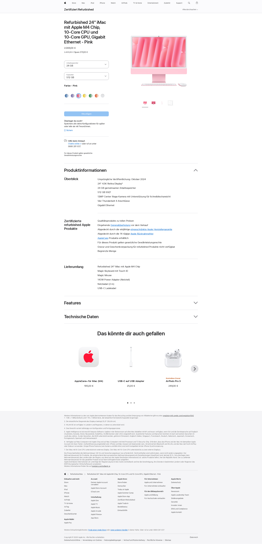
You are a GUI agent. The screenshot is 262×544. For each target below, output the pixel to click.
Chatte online (74, 144)
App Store (94, 518)
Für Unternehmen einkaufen (155, 486)
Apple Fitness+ (96, 514)
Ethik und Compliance (179, 509)
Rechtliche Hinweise (154, 540)
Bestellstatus (122, 507)
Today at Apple (123, 489)
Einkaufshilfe (122, 510)
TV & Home (68, 503)
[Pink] (78, 95)
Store (66, 482)
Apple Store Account (98, 488)
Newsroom (175, 491)
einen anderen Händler (119, 530)
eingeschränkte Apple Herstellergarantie (151, 229)
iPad (66, 489)
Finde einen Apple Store (97, 530)
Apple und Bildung (151, 495)
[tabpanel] (159, 59)
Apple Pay (68, 523)
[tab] (145, 103)
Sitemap (168, 540)
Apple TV (94, 504)
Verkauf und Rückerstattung (134, 540)
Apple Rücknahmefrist (141, 233)
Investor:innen (176, 505)
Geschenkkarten (70, 514)
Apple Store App (124, 496)
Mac (65, 486)
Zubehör (67, 510)
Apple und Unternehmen (153, 482)
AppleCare (103, 238)
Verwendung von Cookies (92, 540)
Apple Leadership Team (180, 495)
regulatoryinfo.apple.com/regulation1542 (178, 416)
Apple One (95, 501)
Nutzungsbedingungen (112, 540)
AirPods (67, 500)
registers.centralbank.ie (101, 466)
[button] (189, 3)
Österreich (194, 537)
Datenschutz (176, 482)
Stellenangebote (177, 498)
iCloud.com (95, 492)
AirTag (66, 507)
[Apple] (65, 474)
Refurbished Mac (76, 474)
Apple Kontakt (176, 512)
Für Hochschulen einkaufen (154, 498)
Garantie (174, 502)
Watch (66, 496)
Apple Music (95, 507)
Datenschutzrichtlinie (72, 540)
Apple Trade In (123, 503)
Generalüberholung (120, 225)
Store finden (122, 482)
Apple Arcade (96, 511)
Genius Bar (122, 486)
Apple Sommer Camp (125, 493)
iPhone (66, 493)
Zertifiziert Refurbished (79, 9)
